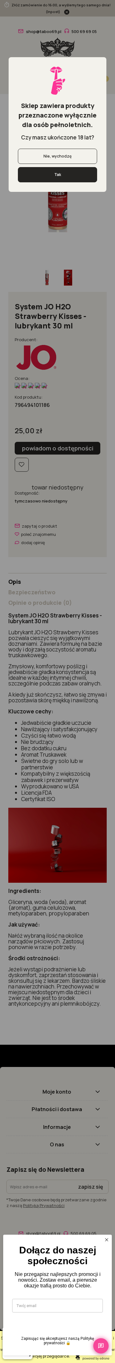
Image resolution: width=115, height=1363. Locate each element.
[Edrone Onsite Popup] (57, 681)
